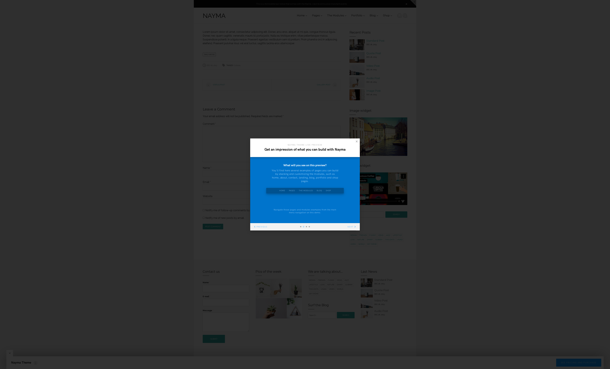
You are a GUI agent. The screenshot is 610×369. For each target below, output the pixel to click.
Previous (262, 227)
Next (350, 227)
